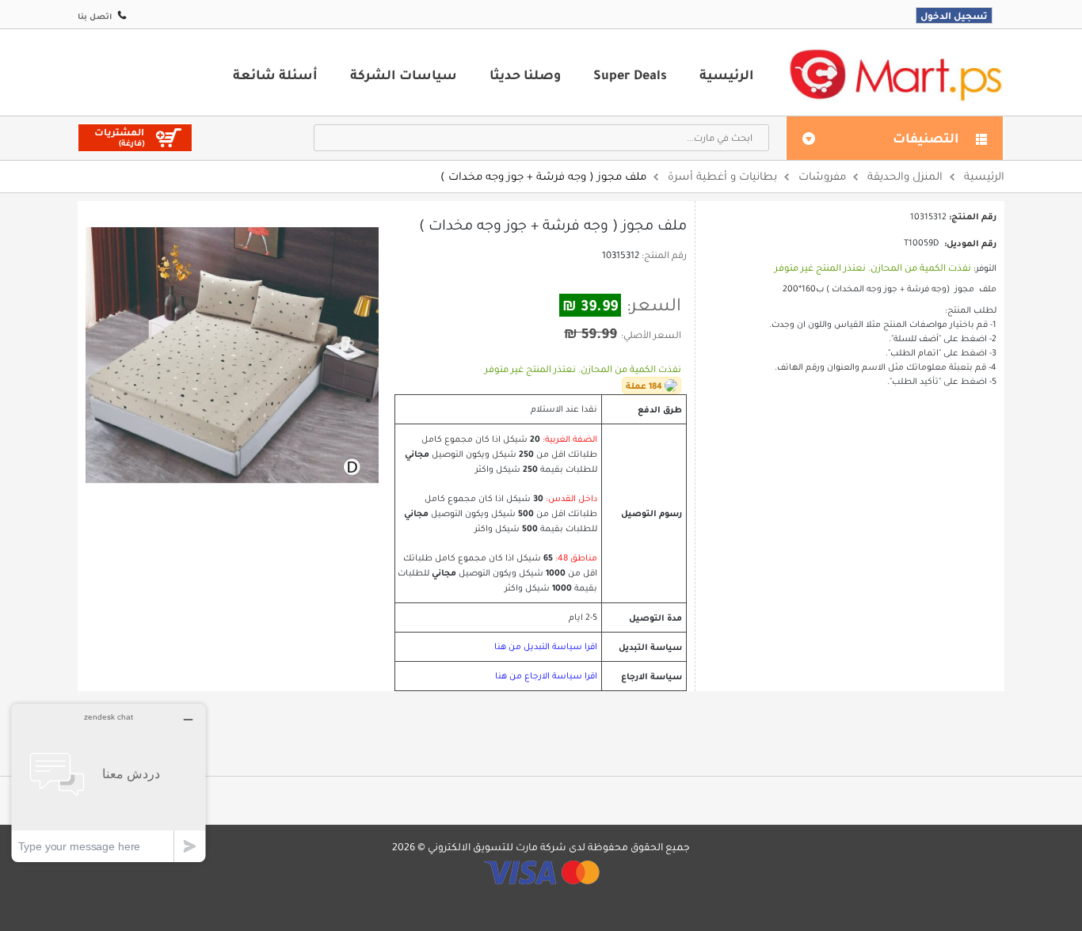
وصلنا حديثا (525, 74)
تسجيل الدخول (954, 15)
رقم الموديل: (970, 243)
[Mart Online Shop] (895, 74)
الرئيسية (726, 74)
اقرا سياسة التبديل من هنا (545, 646)
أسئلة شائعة (275, 74)
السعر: (654, 305)
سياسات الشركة (403, 74)
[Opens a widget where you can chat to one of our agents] (108, 782)
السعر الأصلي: (651, 335)
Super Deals (630, 74)
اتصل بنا (95, 16)
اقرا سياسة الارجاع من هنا (546, 675)
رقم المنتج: (664, 255)
